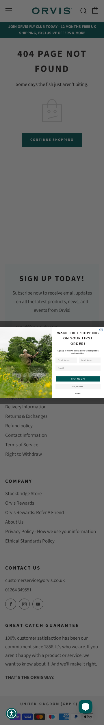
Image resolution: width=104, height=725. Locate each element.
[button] (11, 713)
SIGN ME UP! (78, 378)
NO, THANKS (78, 387)
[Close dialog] (101, 329)
